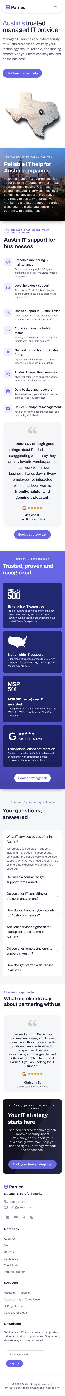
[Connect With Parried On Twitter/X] (24, 1217)
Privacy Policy (13, 1387)
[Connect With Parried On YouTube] (16, 1217)
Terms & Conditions (33, 1387)
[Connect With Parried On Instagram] (32, 1217)
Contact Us (11, 1258)
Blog (7, 1245)
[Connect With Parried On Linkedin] (8, 1217)
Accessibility (53, 1387)
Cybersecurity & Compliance (22, 1299)
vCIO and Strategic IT (17, 1312)
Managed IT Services (17, 1292)
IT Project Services (16, 1306)
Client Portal (11, 1265)
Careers (9, 1252)
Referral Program (15, 1271)
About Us (10, 1238)
